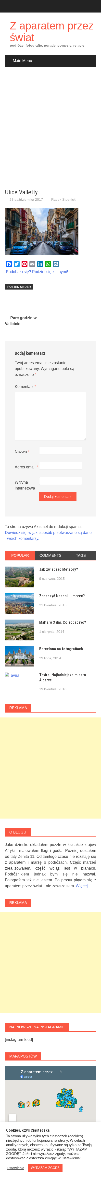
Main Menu (22, 61)
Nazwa (22, 452)
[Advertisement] (50, 127)
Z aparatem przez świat (52, 31)
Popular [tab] (20, 555)
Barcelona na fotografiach (61, 649)
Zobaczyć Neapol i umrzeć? (62, 596)
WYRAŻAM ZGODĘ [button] (45, 1168)
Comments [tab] (50, 555)
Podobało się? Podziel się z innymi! (37, 272)
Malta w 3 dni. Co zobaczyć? (62, 622)
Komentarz (25, 386)
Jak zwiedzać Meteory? (58, 569)
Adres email (26, 467)
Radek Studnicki (63, 199)
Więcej (82, 886)
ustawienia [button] (15, 1168)
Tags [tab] (81, 555)
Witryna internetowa (25, 485)
